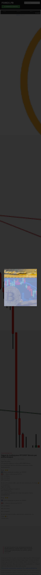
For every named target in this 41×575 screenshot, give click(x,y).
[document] (20, 287)
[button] (35, 270)
